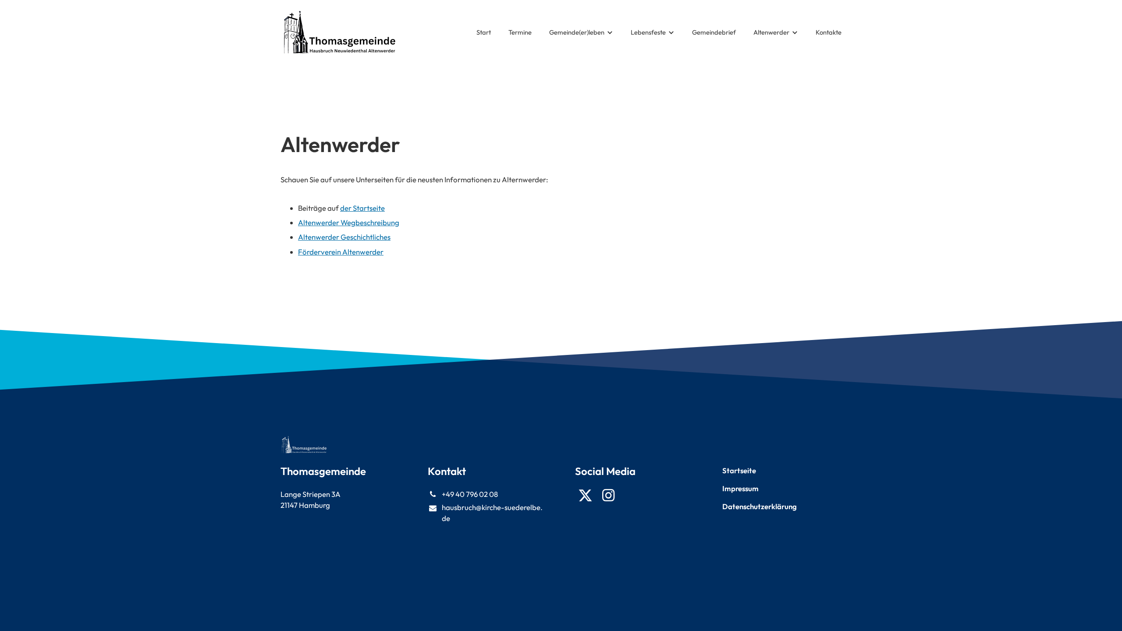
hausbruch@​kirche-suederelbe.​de (492, 513)
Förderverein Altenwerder (340, 251)
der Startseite (362, 208)
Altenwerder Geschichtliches (344, 236)
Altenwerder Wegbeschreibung (348, 222)
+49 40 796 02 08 (470, 494)
